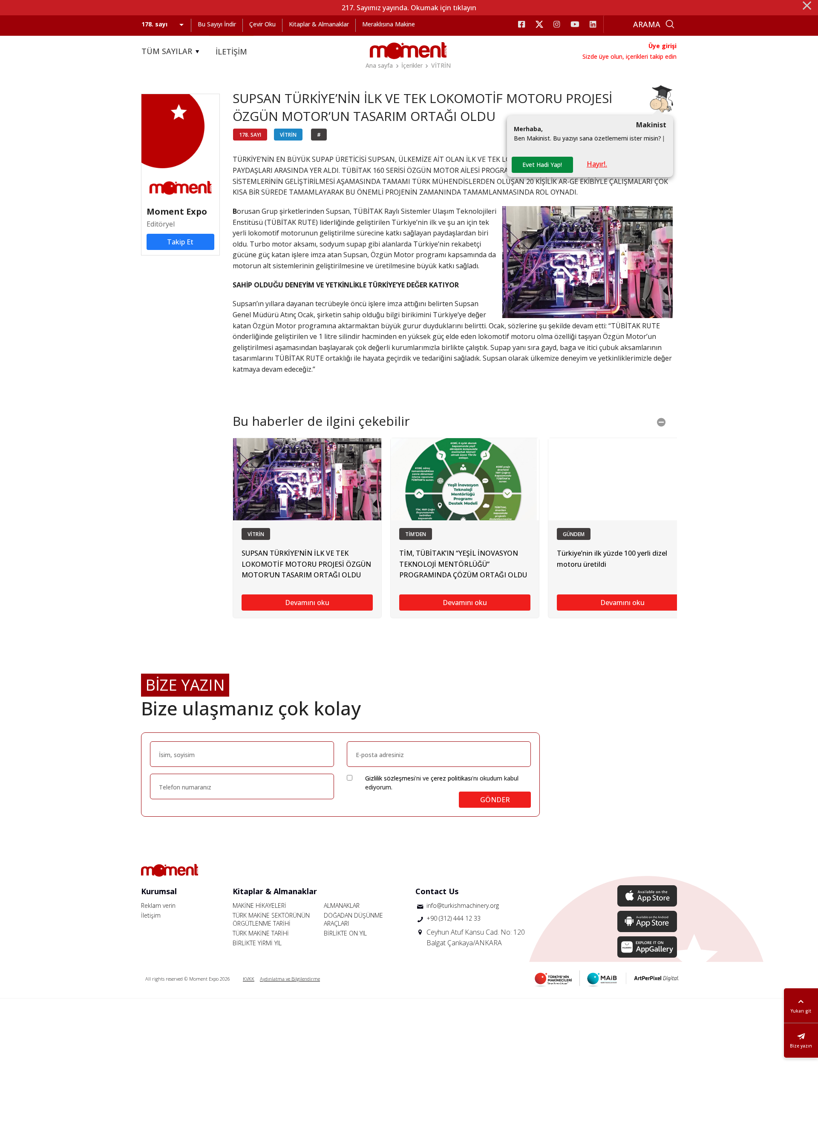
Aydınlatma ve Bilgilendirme (290, 979)
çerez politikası (451, 778)
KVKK (248, 979)
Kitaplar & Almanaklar (319, 24)
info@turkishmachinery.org (462, 905)
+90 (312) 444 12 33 (453, 918)
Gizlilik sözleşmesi (390, 778)
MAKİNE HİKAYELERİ (259, 905)
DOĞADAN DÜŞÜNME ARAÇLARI (353, 919)
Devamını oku (307, 602)
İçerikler (412, 65)
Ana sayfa (379, 65)
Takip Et (180, 242)
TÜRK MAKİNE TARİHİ (261, 933)
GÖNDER (495, 799)
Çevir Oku (262, 24)
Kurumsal (159, 891)
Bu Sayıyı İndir (217, 24)
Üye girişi (662, 46)
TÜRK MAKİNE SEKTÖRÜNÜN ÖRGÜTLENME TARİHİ (271, 919)
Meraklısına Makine (388, 24)
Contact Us (436, 891)
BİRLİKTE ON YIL (345, 933)
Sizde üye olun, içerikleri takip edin (629, 56)
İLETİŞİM (231, 51)
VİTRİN (441, 65)
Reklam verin (158, 905)
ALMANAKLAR (342, 905)
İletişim (151, 915)
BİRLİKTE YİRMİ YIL (257, 943)
